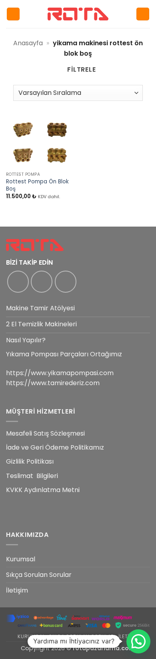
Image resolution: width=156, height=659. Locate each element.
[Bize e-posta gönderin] (65, 281)
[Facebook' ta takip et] (18, 281)
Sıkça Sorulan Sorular (39, 574)
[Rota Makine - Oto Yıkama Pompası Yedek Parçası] (78, 14)
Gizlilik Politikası (30, 461)
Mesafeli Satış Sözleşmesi (45, 433)
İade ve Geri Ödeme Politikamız (55, 447)
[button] (13, 14)
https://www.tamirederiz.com (53, 383)
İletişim (17, 590)
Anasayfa (28, 43)
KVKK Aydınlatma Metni (43, 489)
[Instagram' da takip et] (41, 281)
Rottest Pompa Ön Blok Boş (37, 185)
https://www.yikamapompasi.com (60, 373)
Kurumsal (20, 559)
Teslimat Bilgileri (32, 475)
